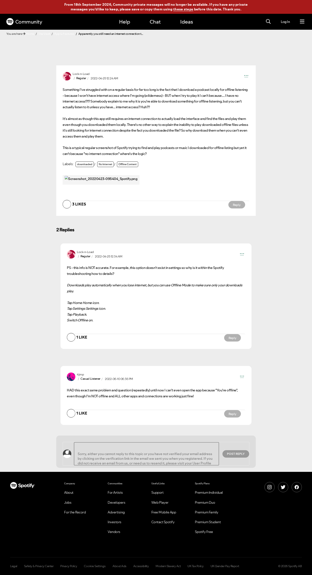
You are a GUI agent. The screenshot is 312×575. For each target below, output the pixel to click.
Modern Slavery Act (168, 566)
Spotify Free (204, 531)
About (68, 492)
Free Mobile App (163, 512)
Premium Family (206, 512)
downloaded (84, 164)
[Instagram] (269, 487)
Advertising (116, 512)
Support (157, 492)
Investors (114, 522)
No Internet (105, 164)
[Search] (268, 21)
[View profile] (67, 76)
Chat (155, 21)
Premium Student (208, 522)
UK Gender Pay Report (225, 566)
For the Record (75, 512)
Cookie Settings (95, 566)
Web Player (160, 502)
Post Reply (236, 454)
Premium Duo (205, 502)
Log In (285, 21)
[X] (283, 487)
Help (124, 21)
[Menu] (302, 22)
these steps (183, 9)
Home (30, 34)
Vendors (114, 531)
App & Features (64, 34)
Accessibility (141, 566)
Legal (13, 566)
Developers (116, 502)
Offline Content (127, 164)
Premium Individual (209, 492)
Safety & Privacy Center (39, 566)
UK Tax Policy (195, 566)
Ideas (186, 21)
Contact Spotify (163, 522)
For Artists (115, 492)
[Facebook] (297, 487)
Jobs (67, 502)
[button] (246, 76)
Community (28, 21)
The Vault (44, 34)
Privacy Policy (68, 566)
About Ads (119, 566)
